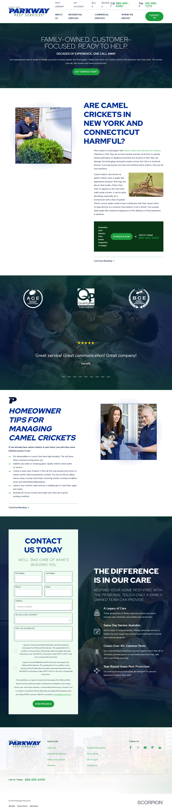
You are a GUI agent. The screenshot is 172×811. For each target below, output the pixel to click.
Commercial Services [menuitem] (102, 16)
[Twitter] (138, 747)
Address (18, 601)
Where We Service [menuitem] (127, 16)
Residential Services (96, 748)
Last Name (50, 573)
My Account (79, 5)
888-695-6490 (122, 5)
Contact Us (154, 16)
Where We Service (56, 759)
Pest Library (59, 5)
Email (48, 587)
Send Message (43, 704)
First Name (19, 573)
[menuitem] (12, 806)
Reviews (106, 5)
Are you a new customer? (26, 615)
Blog (94, 5)
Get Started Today (86, 71)
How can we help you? (25, 628)
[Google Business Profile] (159, 747)
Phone (18, 587)
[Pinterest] (152, 747)
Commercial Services (56, 753)
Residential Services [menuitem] (75, 16)
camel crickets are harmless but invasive (142, 150)
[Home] (29, 11)
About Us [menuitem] (59, 16)
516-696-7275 (151, 5)
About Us (51, 748)
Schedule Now (121, 236)
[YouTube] (145, 747)
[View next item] (88, 315)
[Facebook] (130, 747)
